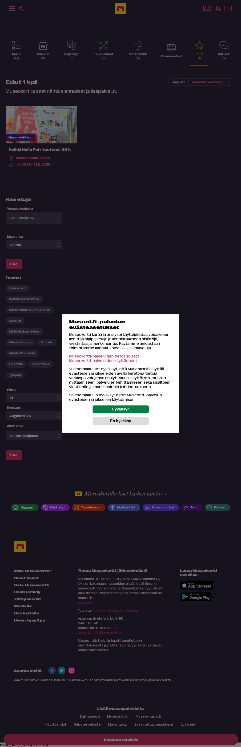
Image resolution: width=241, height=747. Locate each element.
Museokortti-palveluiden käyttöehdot (103, 360)
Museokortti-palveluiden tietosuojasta (104, 356)
